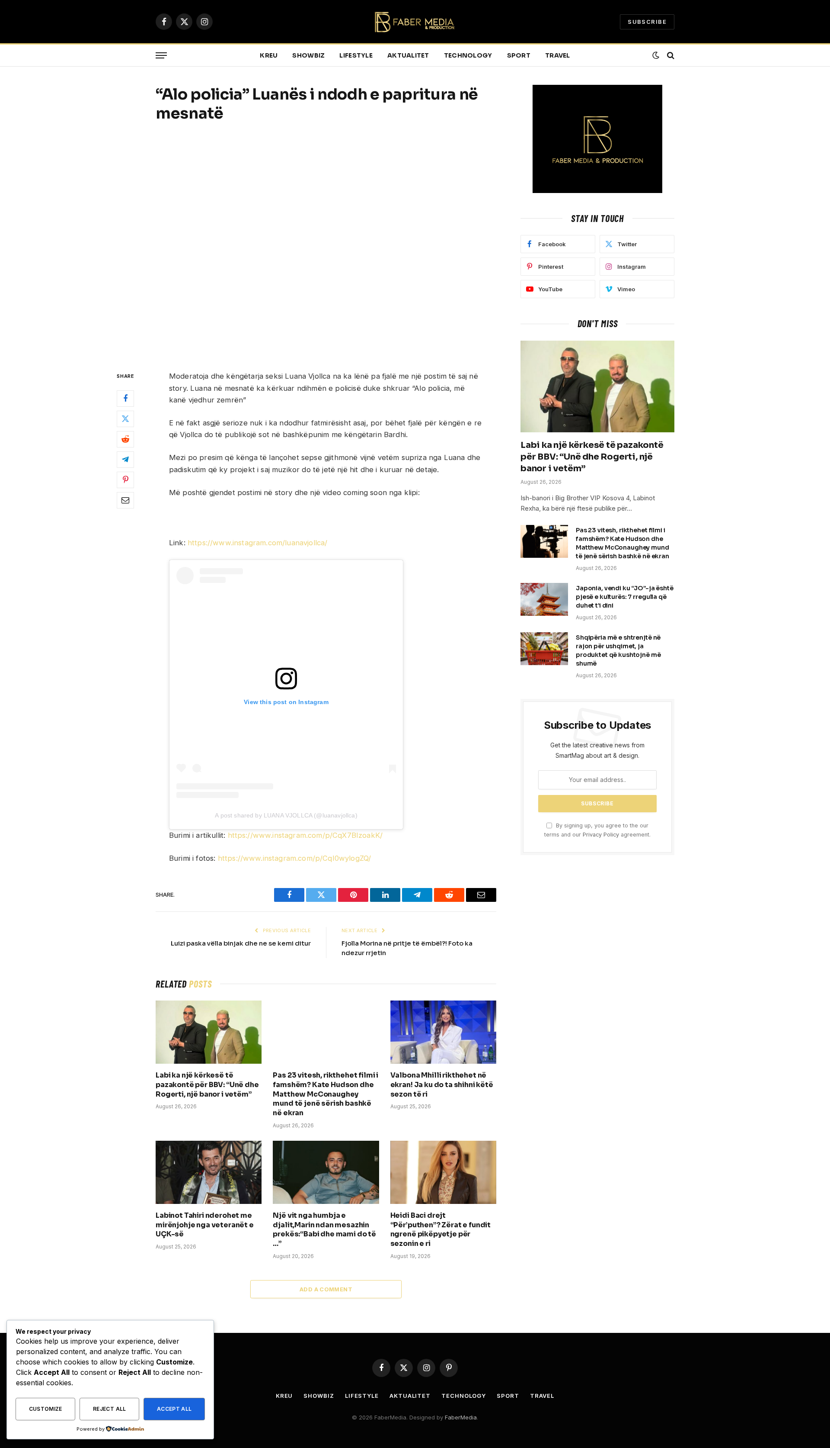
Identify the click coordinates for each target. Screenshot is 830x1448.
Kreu (269, 55)
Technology (468, 55)
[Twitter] (125, 419)
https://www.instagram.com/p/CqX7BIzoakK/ (305, 835)
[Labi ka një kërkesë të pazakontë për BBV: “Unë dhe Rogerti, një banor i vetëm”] (209, 1032)
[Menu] (161, 55)
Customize (45, 1409)
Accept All (174, 1409)
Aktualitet (408, 55)
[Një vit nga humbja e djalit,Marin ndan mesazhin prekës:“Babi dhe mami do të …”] (326, 1172)
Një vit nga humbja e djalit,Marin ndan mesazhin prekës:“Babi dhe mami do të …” (324, 1229)
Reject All (109, 1409)
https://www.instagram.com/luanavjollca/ (257, 542)
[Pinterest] (125, 480)
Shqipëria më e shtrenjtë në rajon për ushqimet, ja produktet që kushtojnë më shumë (618, 650)
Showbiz (308, 55)
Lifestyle (356, 55)
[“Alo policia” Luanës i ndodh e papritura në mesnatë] (326, 245)
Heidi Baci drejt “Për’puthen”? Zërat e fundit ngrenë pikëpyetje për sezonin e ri (440, 1229)
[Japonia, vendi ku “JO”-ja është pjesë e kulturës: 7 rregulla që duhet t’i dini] (544, 599)
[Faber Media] (415, 22)
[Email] (125, 500)
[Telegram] (125, 460)
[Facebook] (125, 399)
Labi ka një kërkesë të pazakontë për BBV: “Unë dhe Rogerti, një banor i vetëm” (207, 1085)
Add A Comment (326, 1289)
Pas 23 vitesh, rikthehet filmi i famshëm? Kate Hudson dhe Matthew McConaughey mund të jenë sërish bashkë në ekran (325, 1094)
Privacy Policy (601, 834)
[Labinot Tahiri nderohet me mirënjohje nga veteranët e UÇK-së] (209, 1172)
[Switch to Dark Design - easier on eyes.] (655, 55)
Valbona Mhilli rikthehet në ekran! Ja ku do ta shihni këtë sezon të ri (441, 1085)
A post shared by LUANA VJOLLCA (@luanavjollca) (286, 815)
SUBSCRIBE (647, 21)
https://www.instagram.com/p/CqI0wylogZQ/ (294, 858)
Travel (557, 55)
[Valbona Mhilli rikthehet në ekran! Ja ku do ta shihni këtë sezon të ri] (443, 1032)
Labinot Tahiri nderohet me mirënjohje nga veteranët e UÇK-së (205, 1225)
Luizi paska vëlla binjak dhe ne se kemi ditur (241, 943)
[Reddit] (125, 439)
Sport (518, 55)
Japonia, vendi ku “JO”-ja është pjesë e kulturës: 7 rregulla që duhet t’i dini (625, 596)
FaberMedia (461, 1417)
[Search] (669, 55)
